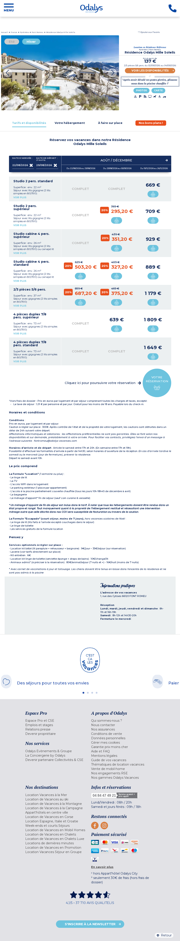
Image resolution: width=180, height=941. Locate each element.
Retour (166, 935)
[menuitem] (57, 720)
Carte (158, 90)
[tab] (29, 123)
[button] (149, 32)
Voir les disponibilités (150, 70)
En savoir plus (102, 867)
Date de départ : (47, 159)
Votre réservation (157, 379)
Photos (141, 90)
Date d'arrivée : (22, 158)
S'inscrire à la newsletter (90, 924)
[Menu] (9, 8)
